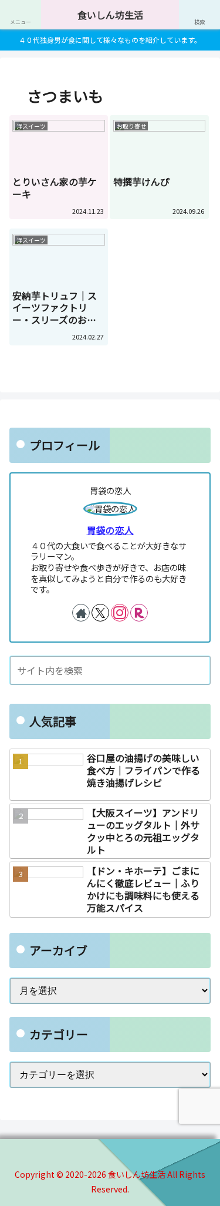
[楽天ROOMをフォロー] (139, 613)
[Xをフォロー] (100, 613)
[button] (199, 670)
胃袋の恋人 (110, 530)
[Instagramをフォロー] (119, 613)
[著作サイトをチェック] (81, 613)
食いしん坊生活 (110, 15)
